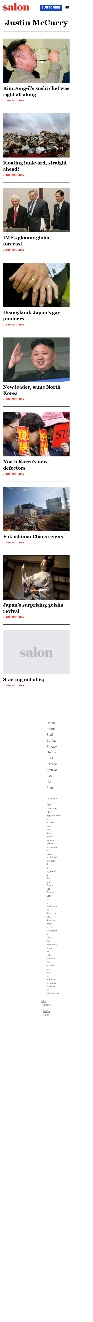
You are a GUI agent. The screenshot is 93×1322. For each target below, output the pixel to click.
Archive (51, 770)
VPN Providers (46, 1003)
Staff (49, 735)
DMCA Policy (46, 1013)
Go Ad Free (49, 782)
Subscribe (50, 7)
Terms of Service (51, 758)
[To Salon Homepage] (16, 7)
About (50, 729)
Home (50, 723)
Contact (51, 740)
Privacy (51, 746)
